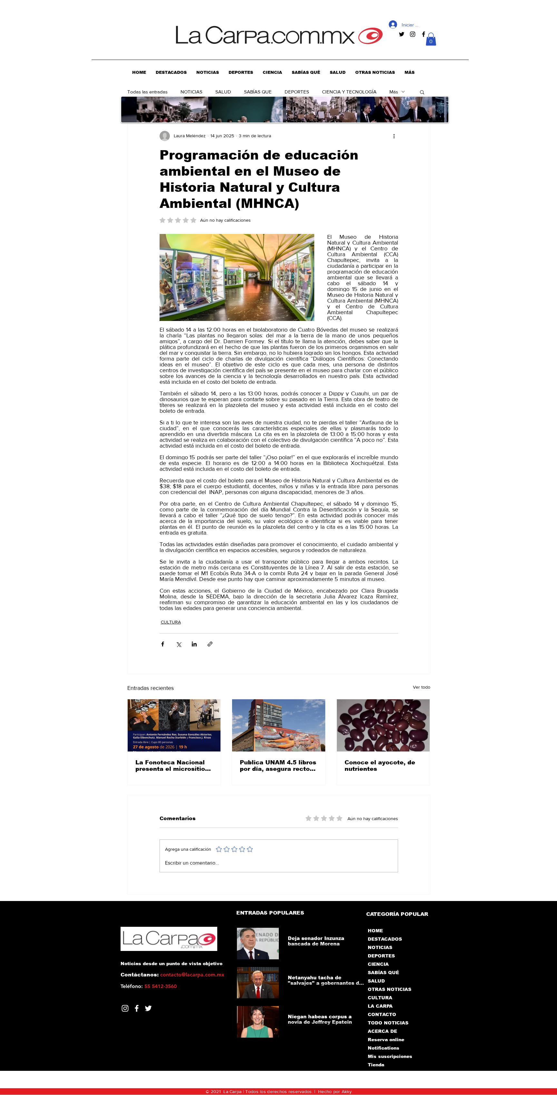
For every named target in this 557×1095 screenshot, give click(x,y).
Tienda (376, 1064)
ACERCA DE (382, 1031)
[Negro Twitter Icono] (401, 34)
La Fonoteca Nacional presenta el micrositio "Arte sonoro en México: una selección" (173, 765)
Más (393, 91)
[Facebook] (136, 1008)
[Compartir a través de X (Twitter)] (178, 644)
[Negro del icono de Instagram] (412, 34)
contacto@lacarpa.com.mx (192, 975)
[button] (430, 39)
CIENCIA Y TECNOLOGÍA (349, 91)
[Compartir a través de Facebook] (163, 644)
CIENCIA (378, 964)
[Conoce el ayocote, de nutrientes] (383, 725)
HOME (375, 930)
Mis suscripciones (389, 1056)
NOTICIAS (191, 91)
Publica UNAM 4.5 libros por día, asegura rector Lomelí (278, 765)
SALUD (223, 91)
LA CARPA (380, 1006)
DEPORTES (297, 91)
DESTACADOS (385, 939)
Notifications (383, 1048)
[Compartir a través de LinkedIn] (194, 644)
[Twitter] (148, 1008)
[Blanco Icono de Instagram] (125, 1008)
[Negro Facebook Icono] (423, 34)
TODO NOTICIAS (388, 1022)
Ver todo (421, 687)
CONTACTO (382, 1014)
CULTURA (171, 622)
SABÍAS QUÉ (383, 972)
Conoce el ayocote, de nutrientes (380, 765)
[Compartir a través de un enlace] (210, 644)
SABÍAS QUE (258, 91)
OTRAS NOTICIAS (389, 989)
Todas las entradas (147, 91)
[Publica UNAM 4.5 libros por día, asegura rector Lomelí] (278, 725)
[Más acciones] (394, 136)
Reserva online (386, 1039)
